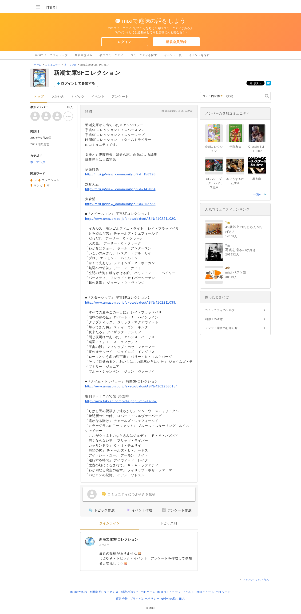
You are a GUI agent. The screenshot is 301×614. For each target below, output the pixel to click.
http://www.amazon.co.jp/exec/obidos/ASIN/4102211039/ (130, 302)
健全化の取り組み (173, 598)
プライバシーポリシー (144, 598)
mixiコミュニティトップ (51, 55)
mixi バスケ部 (235, 272)
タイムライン (109, 523)
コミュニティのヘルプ (220, 310)
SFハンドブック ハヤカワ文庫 (214, 183)
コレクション (50, 180)
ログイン (124, 42)
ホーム (37, 64)
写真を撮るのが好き (240, 250)
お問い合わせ (129, 592)
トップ (39, 96)
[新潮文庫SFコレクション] (90, 541)
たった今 (104, 544)
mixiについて (79, 592)
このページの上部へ (256, 580)
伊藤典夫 (235, 146)
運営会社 (122, 598)
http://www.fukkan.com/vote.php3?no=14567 (121, 401)
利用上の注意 (214, 319)
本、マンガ (70, 64)
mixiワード (223, 592)
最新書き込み (84, 55)
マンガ (38, 185)
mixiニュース (205, 592)
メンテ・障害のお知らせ (221, 328)
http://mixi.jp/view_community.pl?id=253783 (120, 204)
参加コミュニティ (111, 55)
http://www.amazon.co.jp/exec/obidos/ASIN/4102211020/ (130, 218)
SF (35, 180)
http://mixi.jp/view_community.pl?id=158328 (120, 174)
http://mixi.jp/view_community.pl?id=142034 (120, 189)
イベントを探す (199, 55)
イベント (98, 96)
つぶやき (57, 96)
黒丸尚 (256, 179)
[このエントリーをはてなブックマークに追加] (268, 84)
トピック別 (168, 523)
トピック (77, 96)
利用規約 (96, 592)
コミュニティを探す (143, 55)
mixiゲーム (148, 592)
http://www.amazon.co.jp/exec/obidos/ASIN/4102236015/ (131, 386)
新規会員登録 (176, 42)
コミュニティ (52, 64)
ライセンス (111, 592)
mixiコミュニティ (169, 592)
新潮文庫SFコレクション (118, 539)
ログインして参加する (78, 83)
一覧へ (257, 194)
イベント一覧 (173, 55)
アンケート (120, 96)
